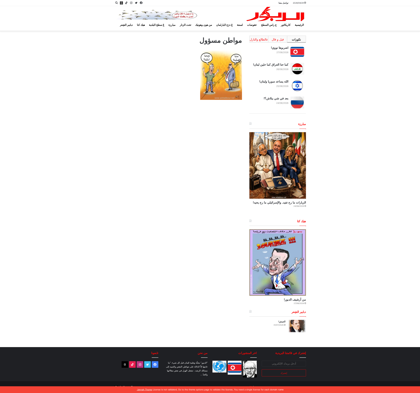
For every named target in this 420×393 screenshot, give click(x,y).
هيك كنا (141, 24)
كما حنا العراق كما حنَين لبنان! (270, 64)
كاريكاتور (286, 24)
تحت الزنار (185, 24)
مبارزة (172, 24)
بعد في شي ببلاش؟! (276, 98)
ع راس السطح (269, 24)
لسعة (240, 24)
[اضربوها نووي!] (235, 368)
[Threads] (121, 3)
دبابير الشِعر (126, 24)
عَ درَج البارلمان (224, 24)
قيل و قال (278, 39)
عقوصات (252, 24)
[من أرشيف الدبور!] (277, 262)
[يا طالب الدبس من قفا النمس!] (219, 367)
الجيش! (281, 321)
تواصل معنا (283, 2)
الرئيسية (299, 24)
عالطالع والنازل (259, 39)
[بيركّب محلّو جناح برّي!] (250, 369)
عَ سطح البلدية (156, 24)
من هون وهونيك (203, 24)
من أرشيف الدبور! (295, 299)
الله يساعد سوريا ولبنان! (273, 81)
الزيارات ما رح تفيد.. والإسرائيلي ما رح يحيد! (279, 202)
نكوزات (296, 39)
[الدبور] (275, 15)
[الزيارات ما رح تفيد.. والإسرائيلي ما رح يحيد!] (277, 165)
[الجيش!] (297, 326)
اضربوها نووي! (279, 48)
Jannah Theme (144, 389)
